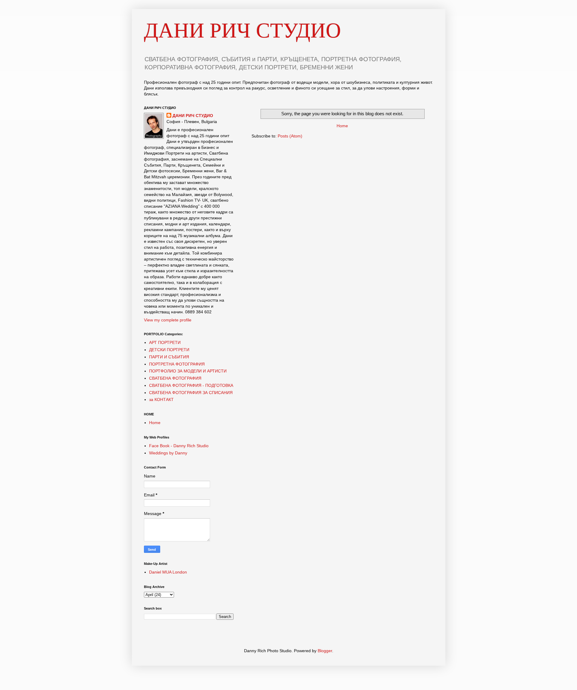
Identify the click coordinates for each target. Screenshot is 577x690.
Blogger (325, 650)
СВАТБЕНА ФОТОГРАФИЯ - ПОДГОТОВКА (191, 385)
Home (342, 125)
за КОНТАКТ (161, 399)
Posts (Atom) (290, 136)
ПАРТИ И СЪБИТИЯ (169, 356)
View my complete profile (167, 320)
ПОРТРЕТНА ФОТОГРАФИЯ (177, 364)
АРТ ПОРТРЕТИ (165, 342)
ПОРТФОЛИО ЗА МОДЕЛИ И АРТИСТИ (188, 371)
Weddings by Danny (168, 452)
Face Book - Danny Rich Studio (179, 445)
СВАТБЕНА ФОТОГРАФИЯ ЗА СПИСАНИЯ (191, 392)
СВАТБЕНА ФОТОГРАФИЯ (175, 378)
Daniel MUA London (168, 572)
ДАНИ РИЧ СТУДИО (242, 30)
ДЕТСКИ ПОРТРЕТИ (169, 349)
